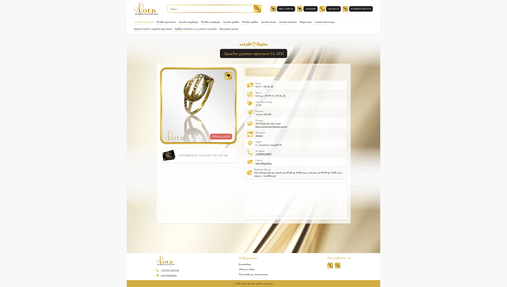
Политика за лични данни (253, 274)
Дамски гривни (231, 22)
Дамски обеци (268, 22)
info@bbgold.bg (263, 163)
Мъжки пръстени (166, 22)
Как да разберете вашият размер (271, 126)
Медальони (306, 22)
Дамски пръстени (144, 22)
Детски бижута (288, 22)
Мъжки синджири (210, 22)
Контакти (245, 264)
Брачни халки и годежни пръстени (153, 28)
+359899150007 (263, 154)
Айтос (259, 135)
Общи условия (246, 269)
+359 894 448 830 (170, 270)
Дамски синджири (188, 22)
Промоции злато (228, 28)
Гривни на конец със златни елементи (196, 28)
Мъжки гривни (250, 22)
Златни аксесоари (324, 22)
